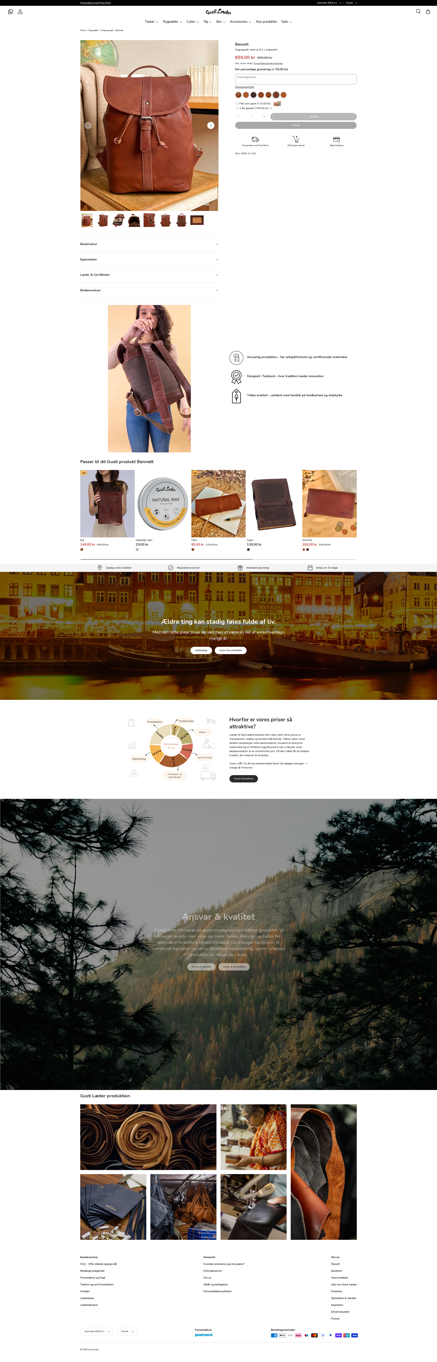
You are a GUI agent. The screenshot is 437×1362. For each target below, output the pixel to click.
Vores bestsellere (243, 778)
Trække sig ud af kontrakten (96, 1284)
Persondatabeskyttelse (217, 1291)
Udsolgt (313, 116)
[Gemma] (329, 503)
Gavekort (336, 1271)
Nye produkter (266, 21)
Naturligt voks (144, 540)
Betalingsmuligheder (92, 1271)
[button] (10, 11)
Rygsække (170, 21)
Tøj (205, 21)
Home (83, 30)
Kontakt (85, 1291)
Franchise (336, 1291)
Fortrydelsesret (212, 1271)
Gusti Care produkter (230, 650)
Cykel (191, 21)
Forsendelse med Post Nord (95, 2)
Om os (207, 1278)
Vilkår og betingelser (215, 1284)
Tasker (150, 21)
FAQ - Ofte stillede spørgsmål (98, 1264)
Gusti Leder (93, 1349)
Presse (335, 1319)
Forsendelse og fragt (92, 1278)
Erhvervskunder (340, 1312)
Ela (82, 540)
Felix (194, 540)
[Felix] (218, 503)
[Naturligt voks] (163, 503)
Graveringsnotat (244, 87)
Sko (219, 21)
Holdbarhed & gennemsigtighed (229, 963)
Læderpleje (201, 650)
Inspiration (337, 1305)
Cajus (250, 540)
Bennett (119, 30)
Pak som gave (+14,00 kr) (254, 103)
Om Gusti (195, 963)
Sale (284, 21)
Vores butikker (339, 1278)
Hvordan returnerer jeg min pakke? (224, 1264)
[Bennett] (238, 94)
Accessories (239, 21)
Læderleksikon (89, 1305)
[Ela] (107, 503)
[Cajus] (274, 503)
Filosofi (335, 1264)
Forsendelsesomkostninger (268, 63)
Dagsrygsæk (107, 30)
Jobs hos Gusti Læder (344, 1284)
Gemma (307, 540)
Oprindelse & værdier (343, 1298)
